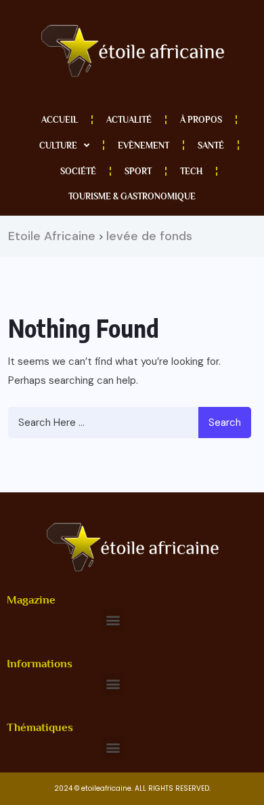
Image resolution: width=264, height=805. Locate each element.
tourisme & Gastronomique (132, 196)
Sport (138, 171)
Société (78, 171)
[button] (113, 620)
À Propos (201, 120)
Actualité (129, 120)
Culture (58, 145)
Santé (211, 145)
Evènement (143, 145)
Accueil (59, 120)
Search (224, 422)
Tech (191, 171)
